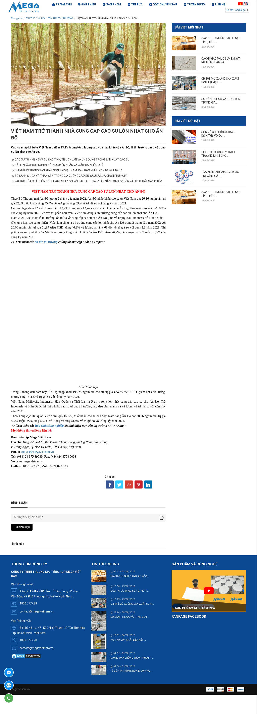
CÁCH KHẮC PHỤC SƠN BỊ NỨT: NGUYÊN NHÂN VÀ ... (221, 60)
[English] (246, 4)
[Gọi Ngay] (20, 698)
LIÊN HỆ (220, 4)
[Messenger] (20, 672)
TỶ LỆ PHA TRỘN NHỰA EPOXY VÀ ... (131, 670)
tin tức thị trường (46, 242)
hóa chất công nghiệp (49, 425)
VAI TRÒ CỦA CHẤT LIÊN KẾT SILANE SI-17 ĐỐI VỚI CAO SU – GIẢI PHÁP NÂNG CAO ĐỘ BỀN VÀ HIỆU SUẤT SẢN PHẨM (88, 181)
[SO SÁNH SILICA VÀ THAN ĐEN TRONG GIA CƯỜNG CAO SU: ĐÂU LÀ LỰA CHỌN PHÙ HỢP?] (184, 103)
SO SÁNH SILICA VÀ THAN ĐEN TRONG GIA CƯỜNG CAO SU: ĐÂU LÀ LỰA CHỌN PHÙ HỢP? (71, 175)
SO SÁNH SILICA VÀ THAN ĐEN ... (129, 616)
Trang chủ (16, 18)
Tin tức (137, 4)
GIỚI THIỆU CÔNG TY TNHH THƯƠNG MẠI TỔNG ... (218, 153)
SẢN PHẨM (113, 4)
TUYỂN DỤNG (196, 4)
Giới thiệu (88, 4)
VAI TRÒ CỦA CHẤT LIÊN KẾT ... (128, 639)
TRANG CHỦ (64, 4)
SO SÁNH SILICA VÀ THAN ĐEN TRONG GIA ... (220, 100)
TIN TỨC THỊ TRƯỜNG (60, 18)
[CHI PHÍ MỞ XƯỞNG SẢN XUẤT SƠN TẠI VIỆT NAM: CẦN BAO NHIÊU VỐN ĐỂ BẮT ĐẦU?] (184, 83)
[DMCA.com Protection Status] (26, 656)
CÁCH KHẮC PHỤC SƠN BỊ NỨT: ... (129, 590)
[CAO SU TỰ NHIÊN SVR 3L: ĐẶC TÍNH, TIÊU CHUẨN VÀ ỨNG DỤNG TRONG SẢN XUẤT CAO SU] (184, 43)
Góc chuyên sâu (165, 4)
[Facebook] (110, 484)
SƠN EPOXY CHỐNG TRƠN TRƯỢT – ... (132, 657)
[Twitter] (119, 484)
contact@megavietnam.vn (37, 451)
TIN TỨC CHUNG (35, 18)
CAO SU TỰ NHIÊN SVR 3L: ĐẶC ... (129, 575)
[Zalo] (20, 685)
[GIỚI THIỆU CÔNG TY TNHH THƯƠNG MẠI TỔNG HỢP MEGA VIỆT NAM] (184, 157)
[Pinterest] (139, 484)
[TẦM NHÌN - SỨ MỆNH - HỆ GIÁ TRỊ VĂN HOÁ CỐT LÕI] (184, 177)
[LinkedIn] (148, 484)
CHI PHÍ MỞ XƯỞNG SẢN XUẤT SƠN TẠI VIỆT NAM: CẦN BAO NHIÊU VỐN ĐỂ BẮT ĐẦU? (68, 170)
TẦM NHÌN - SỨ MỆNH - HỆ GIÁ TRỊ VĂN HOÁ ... (220, 174)
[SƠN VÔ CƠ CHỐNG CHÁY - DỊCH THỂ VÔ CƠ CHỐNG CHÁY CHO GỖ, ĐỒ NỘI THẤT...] (184, 136)
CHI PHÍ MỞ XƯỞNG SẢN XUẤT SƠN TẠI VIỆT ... (220, 80)
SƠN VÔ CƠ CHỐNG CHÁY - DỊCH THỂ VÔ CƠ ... (218, 133)
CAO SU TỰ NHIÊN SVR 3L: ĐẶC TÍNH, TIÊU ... (220, 40)
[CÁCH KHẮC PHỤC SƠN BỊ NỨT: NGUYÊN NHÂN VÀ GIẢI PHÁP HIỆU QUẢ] (184, 63)
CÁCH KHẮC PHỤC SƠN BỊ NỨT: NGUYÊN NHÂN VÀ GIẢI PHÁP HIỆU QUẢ (59, 165)
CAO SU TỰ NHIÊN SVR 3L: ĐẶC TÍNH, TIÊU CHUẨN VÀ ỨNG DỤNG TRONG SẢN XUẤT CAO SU (72, 159)
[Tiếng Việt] (241, 4)
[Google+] (129, 484)
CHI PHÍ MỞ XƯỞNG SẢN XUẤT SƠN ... (132, 603)
